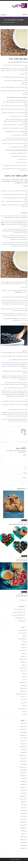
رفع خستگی (3, 235)
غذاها (8, 364)
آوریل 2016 (23, 836)
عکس (24, 679)
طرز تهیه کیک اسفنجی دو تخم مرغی (18, 615)
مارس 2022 (22, 735)
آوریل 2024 (22, 726)
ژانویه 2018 (23, 784)
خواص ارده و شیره (19, 215)
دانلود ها (23, 647)
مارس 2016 (23, 839)
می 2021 (23, 749)
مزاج (5, 242)
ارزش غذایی (5, 220)
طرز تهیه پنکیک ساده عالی (21, 595)
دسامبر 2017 (22, 787)
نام (25, 468)
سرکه (12, 302)
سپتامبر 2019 (22, 767)
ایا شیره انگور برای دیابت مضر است (22, 442)
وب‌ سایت (24, 477)
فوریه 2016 (23, 842)
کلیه (13, 308)
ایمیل (24, 472)
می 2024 (23, 723)
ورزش (24, 711)
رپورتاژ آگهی (22, 662)
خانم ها (23, 641)
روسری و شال (22, 659)
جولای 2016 (23, 828)
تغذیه (25, 220)
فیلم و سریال (22, 688)
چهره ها (23, 714)
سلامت (23, 676)
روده (5, 364)
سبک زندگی (23, 670)
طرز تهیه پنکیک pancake (21, 560)
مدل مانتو (23, 702)
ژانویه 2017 (23, 819)
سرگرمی (23, 673)
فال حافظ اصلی (23, 600)
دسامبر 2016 (22, 822)
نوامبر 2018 (23, 775)
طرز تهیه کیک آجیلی (21, 620)
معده (2, 364)
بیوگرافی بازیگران (21, 638)
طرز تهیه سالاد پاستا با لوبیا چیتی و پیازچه (18, 524)
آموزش (23, 636)
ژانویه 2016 (23, 845)
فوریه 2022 (23, 738)
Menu (24, 14)
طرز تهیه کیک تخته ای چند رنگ (19, 609)
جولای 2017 (23, 801)
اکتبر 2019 (23, 764)
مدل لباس (23, 699)
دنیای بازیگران (22, 650)
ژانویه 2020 (22, 761)
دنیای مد (23, 653)
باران (16, 50)
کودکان (19, 313)
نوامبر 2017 (23, 790)
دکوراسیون (23, 656)
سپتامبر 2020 (22, 755)
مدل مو (23, 705)
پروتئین (12, 220)
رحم (15, 409)
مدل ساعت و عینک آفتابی (20, 694)
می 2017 (23, 807)
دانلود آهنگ (23, 644)
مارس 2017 (23, 813)
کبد (15, 308)
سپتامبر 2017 (22, 796)
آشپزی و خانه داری (21, 633)
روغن (4, 204)
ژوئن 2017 (23, 804)
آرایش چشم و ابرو (21, 630)
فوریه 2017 (23, 816)
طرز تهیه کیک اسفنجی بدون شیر (19, 612)
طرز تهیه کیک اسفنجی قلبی (20, 617)
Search (4, 15)
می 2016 (23, 833)
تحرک (24, 313)
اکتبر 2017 (23, 793)
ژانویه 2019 (23, 772)
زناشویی (23, 665)
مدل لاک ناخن (22, 696)
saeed (22, 522)
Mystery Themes (23, 859)
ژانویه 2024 (22, 729)
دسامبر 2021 (22, 743)
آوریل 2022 (23, 732)
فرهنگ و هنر (22, 685)
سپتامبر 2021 (22, 746)
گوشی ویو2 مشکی (4, 441)
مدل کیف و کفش (22, 708)
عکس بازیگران (22, 682)
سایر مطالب (22, 49)
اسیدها (8, 362)
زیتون (17, 414)
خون (26, 239)
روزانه (5, 222)
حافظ (11, 315)
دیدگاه (24, 455)
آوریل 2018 (23, 781)
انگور (24, 318)
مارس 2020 (22, 758)
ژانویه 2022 (22, 741)
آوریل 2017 (23, 810)
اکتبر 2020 (23, 752)
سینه (26, 292)
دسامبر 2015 (22, 848)
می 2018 (23, 778)
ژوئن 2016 (23, 831)
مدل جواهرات (22, 691)
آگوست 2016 (22, 825)
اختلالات (17, 308)
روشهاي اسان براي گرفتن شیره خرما (15, 53)
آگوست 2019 (22, 770)
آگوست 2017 (22, 799)
